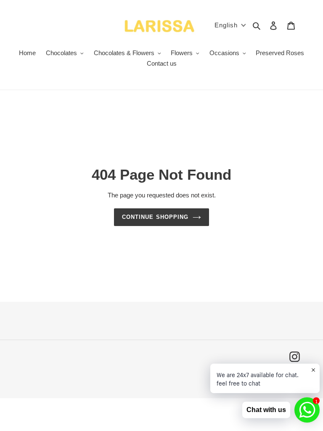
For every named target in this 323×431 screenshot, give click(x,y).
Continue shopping (155, 217)
